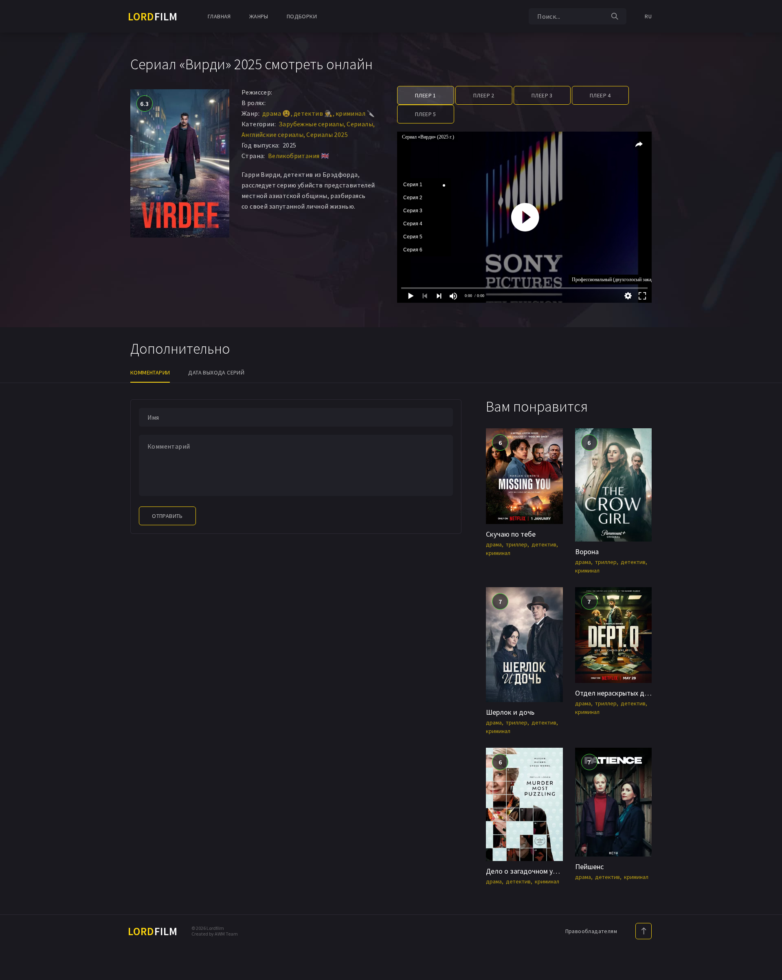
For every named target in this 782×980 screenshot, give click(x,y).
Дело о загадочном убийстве (532, 871)
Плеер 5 (425, 114)
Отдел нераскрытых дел (613, 693)
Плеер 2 (483, 95)
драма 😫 (276, 113)
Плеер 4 (600, 95)
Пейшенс (589, 866)
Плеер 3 (542, 95)
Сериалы (360, 124)
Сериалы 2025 (327, 134)
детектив (544, 544)
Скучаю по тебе (511, 534)
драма (494, 544)
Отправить (167, 516)
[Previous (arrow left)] (14, 490)
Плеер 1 (425, 95)
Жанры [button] (258, 16)
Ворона (587, 551)
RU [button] (648, 16)
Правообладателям (591, 931)
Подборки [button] (302, 16)
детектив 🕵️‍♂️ (313, 113)
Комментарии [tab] (150, 372)
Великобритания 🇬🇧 (298, 156)
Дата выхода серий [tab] (216, 372)
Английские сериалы (272, 134)
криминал (498, 553)
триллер (516, 544)
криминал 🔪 (355, 113)
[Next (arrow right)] (767, 490)
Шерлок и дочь (510, 712)
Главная (219, 16)
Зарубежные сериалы (311, 124)
